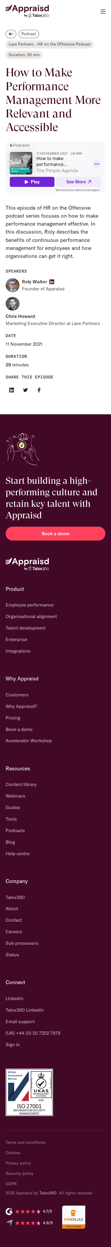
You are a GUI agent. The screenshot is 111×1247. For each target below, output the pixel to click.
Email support (20, 1021)
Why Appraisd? (21, 706)
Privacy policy (18, 1163)
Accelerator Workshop (29, 740)
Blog (10, 842)
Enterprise (16, 639)
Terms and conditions (26, 1142)
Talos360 (15, 897)
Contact (14, 920)
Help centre (18, 853)
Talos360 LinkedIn (25, 1010)
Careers (14, 931)
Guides (13, 807)
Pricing (13, 718)
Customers (17, 695)
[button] (103, 11)
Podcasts (15, 830)
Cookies (13, 1152)
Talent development (26, 628)
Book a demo (56, 533)
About (12, 908)
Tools (11, 819)
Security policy (19, 1173)
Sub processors (22, 943)
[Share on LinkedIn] (11, 390)
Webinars (15, 796)
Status (12, 955)
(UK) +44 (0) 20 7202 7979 (33, 1033)
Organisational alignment (31, 616)
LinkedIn (14, 998)
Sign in (13, 1044)
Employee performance (30, 605)
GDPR (11, 1183)
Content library (21, 784)
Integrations (18, 651)
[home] (27, 12)
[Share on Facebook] (39, 390)
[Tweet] (25, 390)
